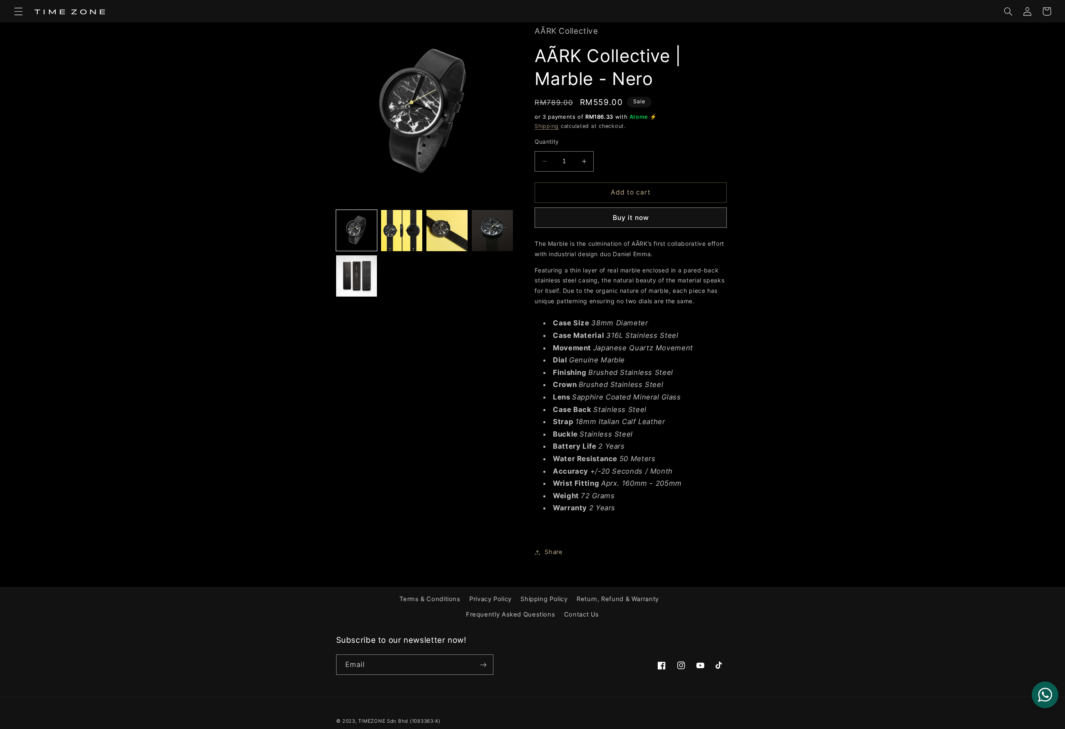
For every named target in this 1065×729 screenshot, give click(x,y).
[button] (18, 11)
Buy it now (631, 218)
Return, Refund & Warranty (618, 599)
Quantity (547, 141)
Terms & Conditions (429, 599)
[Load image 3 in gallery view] (446, 230)
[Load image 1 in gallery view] (356, 230)
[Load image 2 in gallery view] (401, 230)
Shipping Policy (543, 599)
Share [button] (553, 552)
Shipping (547, 126)
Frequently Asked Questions (510, 614)
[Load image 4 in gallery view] (492, 230)
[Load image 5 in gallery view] (356, 275)
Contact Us (581, 614)
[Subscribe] (483, 664)
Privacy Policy (490, 599)
